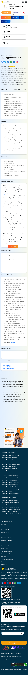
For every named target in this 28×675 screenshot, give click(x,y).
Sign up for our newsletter (10, 633)
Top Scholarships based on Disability (11, 509)
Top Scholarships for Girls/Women (10, 493)
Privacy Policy (4, 556)
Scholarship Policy (6, 554)
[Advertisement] (11, 49)
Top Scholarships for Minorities (9, 505)
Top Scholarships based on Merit (10, 500)
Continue (16, 198)
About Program (5, 17)
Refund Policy (5, 562)
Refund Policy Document (15, 656)
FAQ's (21, 17)
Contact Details (5, 21)
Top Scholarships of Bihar (8, 460)
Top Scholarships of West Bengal (10, 462)
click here (13, 342)
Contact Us (4, 548)
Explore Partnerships (6, 540)
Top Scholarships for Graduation (10, 484)
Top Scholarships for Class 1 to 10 (10, 478)
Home (3, 55)
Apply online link (7, 367)
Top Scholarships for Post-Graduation (11, 486)
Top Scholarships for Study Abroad (10, 516)
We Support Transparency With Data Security (14, 642)
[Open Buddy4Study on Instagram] (17, 62)
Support (13, 586)
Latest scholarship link (8, 368)
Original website (7, 365)
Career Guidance (6, 527)
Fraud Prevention (5, 653)
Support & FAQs (5, 529)
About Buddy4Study (6, 521)
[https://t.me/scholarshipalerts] (20, 582)
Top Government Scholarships (9, 511)
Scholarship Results (6, 535)
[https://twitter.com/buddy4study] (17, 582)
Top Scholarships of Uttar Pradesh (10, 455)
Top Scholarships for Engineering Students (12, 513)
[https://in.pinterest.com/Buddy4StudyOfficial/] (10, 582)
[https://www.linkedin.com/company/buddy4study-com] (7, 582)
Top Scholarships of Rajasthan (9, 468)
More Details (6, 12)
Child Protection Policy (7, 559)
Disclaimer (4, 564)
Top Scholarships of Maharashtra (10, 457)
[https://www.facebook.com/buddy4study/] (2, 582)
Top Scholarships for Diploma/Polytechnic (12, 489)
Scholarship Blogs (6, 537)
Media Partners (5, 532)
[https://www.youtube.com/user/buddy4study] (5, 583)
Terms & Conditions (6, 551)
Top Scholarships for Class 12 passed (11, 482)
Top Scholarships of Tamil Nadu (9, 466)
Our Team (4, 524)
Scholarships (15, 17)
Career (3, 660)
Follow (17, 12)
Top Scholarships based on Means (10, 502)
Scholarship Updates (6, 546)
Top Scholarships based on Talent (10, 507)
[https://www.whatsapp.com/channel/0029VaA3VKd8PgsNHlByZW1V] (15, 583)
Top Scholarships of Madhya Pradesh (11, 464)
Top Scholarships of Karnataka (9, 471)
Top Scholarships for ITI (7, 491)
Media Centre (5, 543)
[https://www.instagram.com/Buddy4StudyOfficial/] (12, 583)
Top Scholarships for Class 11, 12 (9, 480)
